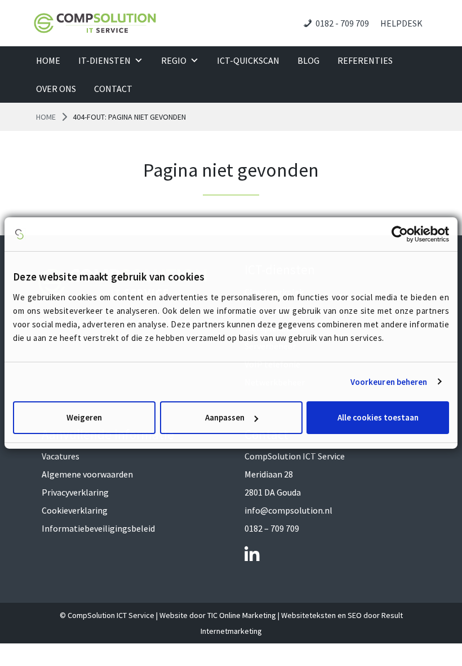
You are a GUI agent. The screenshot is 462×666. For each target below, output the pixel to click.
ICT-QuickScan (248, 60)
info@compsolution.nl (288, 510)
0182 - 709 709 (342, 23)
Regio (173, 60)
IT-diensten (104, 60)
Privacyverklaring (75, 492)
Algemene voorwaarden (87, 474)
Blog (308, 60)
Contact (113, 88)
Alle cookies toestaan (378, 417)
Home (48, 60)
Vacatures (60, 456)
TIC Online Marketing (241, 615)
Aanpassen (225, 417)
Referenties (365, 60)
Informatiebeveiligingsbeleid (98, 528)
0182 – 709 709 (272, 528)
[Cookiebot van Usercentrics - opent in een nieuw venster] (399, 234)
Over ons (56, 88)
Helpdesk (401, 23)
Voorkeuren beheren (389, 381)
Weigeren (84, 417)
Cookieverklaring (75, 510)
